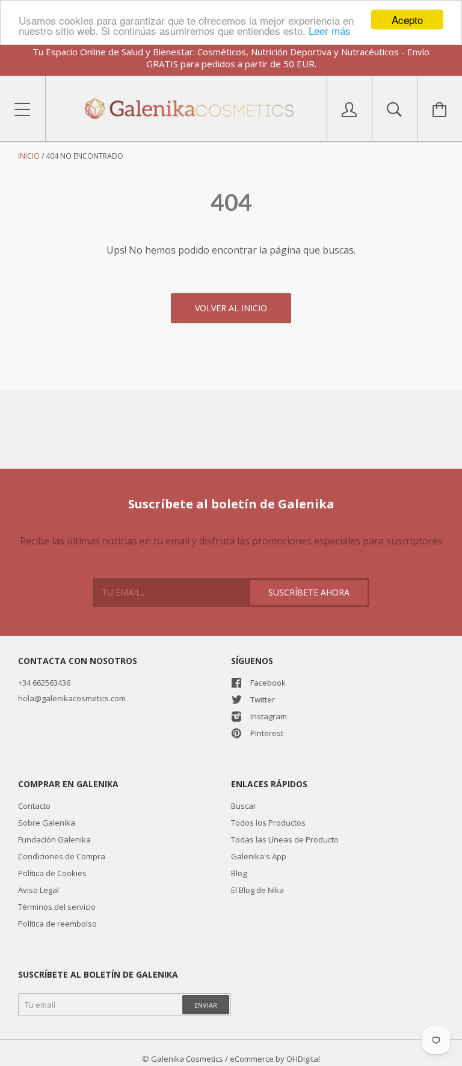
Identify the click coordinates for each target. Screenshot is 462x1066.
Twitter (262, 699)
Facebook (268, 682)
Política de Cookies (52, 873)
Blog (239, 873)
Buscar (243, 805)
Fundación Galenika (54, 839)
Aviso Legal (38, 890)
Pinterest (266, 733)
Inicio (29, 156)
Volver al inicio (231, 308)
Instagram (268, 716)
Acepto (407, 19)
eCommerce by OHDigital (275, 1058)
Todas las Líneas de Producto (285, 839)
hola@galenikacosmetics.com (72, 698)
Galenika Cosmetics (187, 1058)
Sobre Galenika (46, 822)
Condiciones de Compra (61, 856)
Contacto (34, 805)
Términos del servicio (57, 906)
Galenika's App (258, 856)
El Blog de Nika (257, 890)
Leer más (330, 30)
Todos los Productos (268, 822)
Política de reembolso (57, 923)
